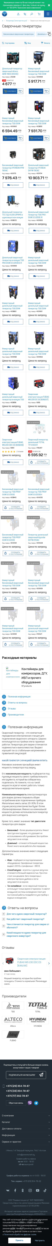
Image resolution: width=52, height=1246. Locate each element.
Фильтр (47, 43)
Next (49, 963)
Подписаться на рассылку (22, 1075)
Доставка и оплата (11, 1128)
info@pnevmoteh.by (26, 1155)
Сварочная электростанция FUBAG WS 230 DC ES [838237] (38, 397)
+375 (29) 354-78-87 (18, 1086)
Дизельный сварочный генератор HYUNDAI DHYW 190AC (38, 168)
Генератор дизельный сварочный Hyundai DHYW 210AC (38, 537)
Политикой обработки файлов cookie (20, 1234)
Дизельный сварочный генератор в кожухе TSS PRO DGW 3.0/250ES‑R (13, 260)
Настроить (40, 1240)
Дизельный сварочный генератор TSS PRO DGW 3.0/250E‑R (38, 215)
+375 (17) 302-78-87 (17, 1095)
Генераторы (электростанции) (16, 21)
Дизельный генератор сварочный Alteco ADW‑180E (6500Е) (12, 71)
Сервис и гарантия (11, 1141)
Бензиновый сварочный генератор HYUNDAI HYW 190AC (13, 168)
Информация (8, 1135)
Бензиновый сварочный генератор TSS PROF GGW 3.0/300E (12, 492)
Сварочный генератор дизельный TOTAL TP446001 (38, 442)
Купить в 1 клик (20, 91)
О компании (8, 1115)
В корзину (11, 91)
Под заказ (14, 185)
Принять (19, 1240)
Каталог (6, 1122)
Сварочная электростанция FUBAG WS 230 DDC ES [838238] (13, 442)
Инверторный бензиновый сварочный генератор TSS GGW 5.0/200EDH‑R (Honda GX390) (38, 123)
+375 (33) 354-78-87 (17, 1090)
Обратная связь (16, 1103)
